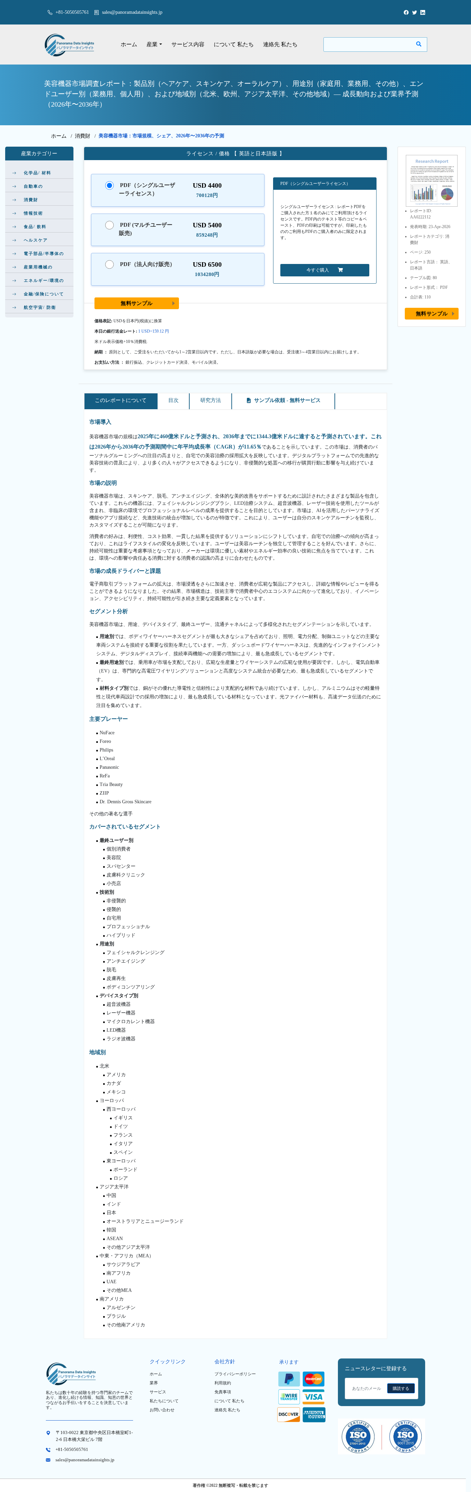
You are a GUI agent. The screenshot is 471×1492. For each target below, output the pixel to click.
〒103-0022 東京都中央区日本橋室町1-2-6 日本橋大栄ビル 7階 (94, 1436)
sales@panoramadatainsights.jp (132, 12)
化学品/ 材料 (37, 172)
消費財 (82, 136)
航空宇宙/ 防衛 (40, 307)
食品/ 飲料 (35, 226)
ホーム (129, 44)
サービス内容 (187, 44)
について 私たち (234, 44)
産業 (152, 44)
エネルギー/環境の (44, 280)
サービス (158, 1392)
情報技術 (33, 213)
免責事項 (222, 1392)
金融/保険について (44, 294)
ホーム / (63, 136)
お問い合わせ (162, 1409)
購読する (401, 1388)
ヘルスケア (36, 240)
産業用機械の (38, 267)
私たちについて (164, 1400)
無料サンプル (137, 303)
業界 (154, 1383)
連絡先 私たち (280, 44)
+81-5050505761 (71, 12)
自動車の (33, 186)
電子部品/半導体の (44, 253)
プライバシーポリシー (235, 1374)
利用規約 (222, 1383)
